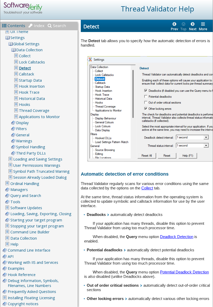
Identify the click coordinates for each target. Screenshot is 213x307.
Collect (147, 188)
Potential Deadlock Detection (184, 272)
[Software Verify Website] (41, 8)
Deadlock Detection (176, 236)
